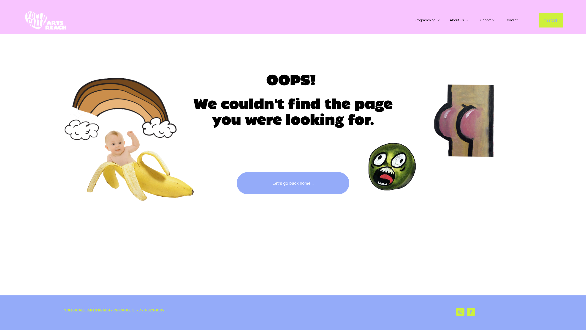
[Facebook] (471, 312)
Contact (511, 20)
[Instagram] (460, 312)
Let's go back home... (293, 183)
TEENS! (550, 20)
